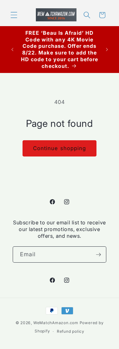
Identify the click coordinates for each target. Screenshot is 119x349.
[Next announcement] (107, 49)
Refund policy (70, 331)
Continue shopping (59, 148)
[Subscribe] (98, 254)
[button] (14, 15)
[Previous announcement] (12, 49)
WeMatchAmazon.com (55, 322)
